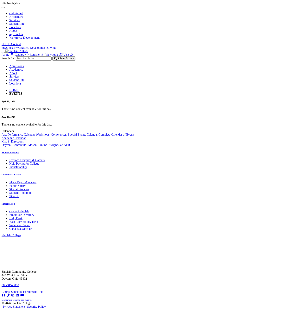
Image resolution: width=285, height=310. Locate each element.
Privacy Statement (14, 306)
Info (8, 203)
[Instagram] (13, 295)
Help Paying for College (24, 163)
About (13, 30)
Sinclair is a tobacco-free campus (17, 300)
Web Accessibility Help (23, 221)
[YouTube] (22, 295)
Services (14, 20)
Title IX (14, 196)
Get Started (16, 13)
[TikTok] (8, 295)
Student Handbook (20, 192)
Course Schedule (12, 291)
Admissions (16, 66)
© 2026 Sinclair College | (24, 304)
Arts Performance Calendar (18, 134)
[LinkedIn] (17, 295)
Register (35, 54)
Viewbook (52, 54)
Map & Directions (13, 141)
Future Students (10, 152)
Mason (32, 145)
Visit (66, 54)
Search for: (8, 58)
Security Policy (36, 306)
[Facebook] (3, 295)
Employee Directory (21, 214)
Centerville (19, 145)
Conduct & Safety (11, 174)
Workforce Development (24, 37)
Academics (16, 16)
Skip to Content (11, 44)
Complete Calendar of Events (116, 134)
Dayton (6, 145)
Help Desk (15, 218)
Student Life (16, 23)
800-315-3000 (10, 285)
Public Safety (17, 185)
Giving (51, 47)
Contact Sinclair (19, 211)
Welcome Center (19, 225)
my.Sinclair (16, 34)
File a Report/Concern (22, 182)
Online (43, 145)
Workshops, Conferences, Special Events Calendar (67, 134)
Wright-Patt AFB (59, 145)
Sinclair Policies (19, 189)
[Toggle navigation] (3, 52)
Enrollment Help (33, 291)
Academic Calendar (14, 138)
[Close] (3, 7)
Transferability (18, 167)
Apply (6, 54)
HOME (14, 90)
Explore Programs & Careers (27, 160)
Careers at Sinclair (20, 228)
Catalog (20, 54)
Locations (15, 27)
